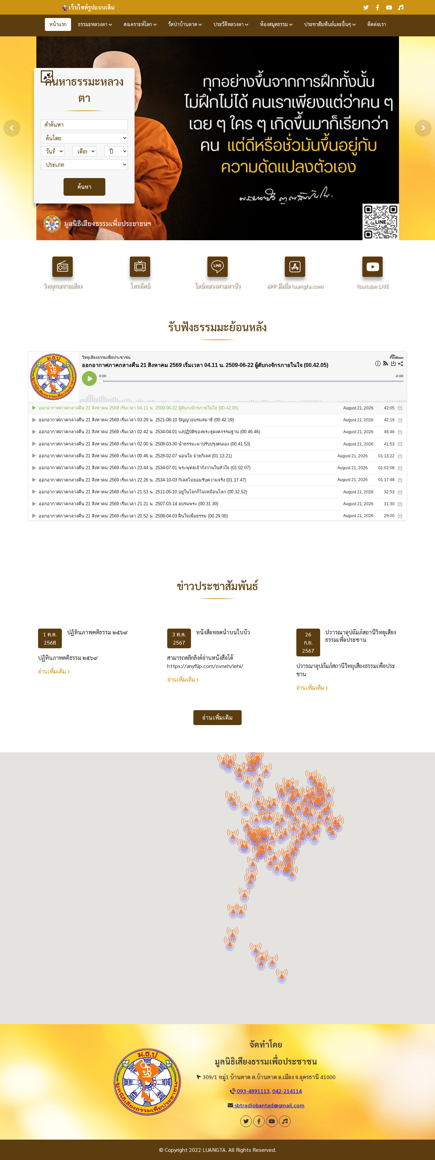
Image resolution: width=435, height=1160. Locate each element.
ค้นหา (84, 186)
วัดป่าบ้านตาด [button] (183, 24)
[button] (327, 815)
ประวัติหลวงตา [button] (229, 24)
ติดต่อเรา (376, 24)
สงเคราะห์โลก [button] (138, 24)
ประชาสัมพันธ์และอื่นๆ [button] (328, 24)
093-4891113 (252, 1090)
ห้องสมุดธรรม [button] (274, 24)
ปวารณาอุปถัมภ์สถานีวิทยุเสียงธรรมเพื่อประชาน (360, 636)
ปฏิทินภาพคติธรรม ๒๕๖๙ (97, 632)
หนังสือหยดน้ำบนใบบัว (223, 632)
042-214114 (287, 1090)
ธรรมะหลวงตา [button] (93, 24)
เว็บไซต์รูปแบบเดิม (91, 7)
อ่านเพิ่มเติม (52, 671)
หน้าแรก (58, 24)
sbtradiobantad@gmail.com (268, 1105)
